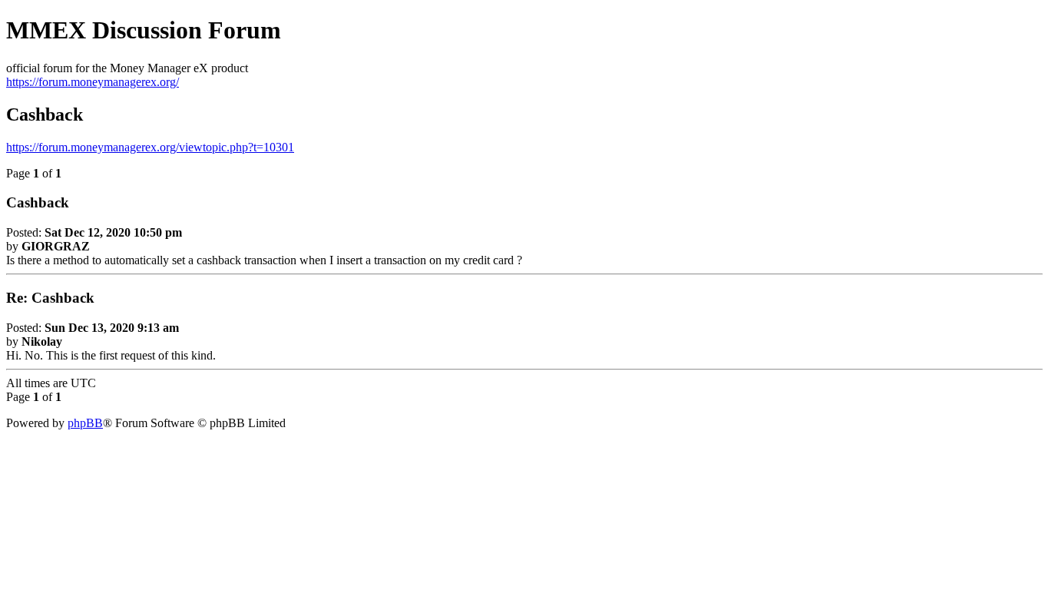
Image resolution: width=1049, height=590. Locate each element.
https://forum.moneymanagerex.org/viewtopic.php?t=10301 (150, 147)
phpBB (85, 422)
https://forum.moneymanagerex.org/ (92, 81)
